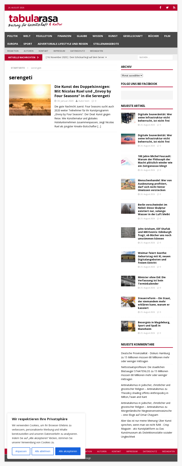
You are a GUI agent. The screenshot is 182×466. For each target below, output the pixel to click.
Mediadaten (96, 51)
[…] (99, 126)
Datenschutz (77, 51)
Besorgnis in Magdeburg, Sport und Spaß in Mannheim (154, 325)
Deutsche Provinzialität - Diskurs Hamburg (145, 353)
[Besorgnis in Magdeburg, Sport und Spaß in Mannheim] (128, 326)
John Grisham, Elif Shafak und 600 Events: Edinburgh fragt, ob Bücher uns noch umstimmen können (155, 233)
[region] (46, 436)
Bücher (153, 36)
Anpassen (21, 451)
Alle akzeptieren (68, 451)
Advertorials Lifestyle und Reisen (63, 43)
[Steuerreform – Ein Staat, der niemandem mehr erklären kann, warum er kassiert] (128, 302)
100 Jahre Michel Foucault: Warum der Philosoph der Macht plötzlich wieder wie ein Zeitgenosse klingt (155, 161)
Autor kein (83, 100)
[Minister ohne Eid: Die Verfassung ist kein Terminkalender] (128, 281)
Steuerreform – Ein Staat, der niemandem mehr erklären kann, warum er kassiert (154, 303)
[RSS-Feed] (174, 7)
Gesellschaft (133, 36)
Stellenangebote (106, 43)
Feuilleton (44, 36)
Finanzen (64, 36)
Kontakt (43, 51)
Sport (27, 43)
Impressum (59, 51)
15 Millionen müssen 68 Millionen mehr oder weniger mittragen (144, 375)
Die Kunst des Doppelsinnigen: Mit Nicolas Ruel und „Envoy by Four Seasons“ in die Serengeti (82, 91)
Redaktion (13, 51)
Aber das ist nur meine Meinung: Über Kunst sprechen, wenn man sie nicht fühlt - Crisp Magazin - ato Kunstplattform (146, 424)
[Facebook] (160, 7)
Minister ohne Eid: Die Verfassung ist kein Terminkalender (152, 280)
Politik (12, 36)
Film (167, 36)
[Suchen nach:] (155, 57)
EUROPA (12, 43)
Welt (27, 36)
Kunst (113, 36)
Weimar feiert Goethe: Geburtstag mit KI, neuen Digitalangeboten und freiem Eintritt (154, 257)
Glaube (82, 36)
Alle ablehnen (42, 451)
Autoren (28, 51)
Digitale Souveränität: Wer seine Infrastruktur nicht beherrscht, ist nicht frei (155, 117)
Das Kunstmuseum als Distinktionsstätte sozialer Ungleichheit (146, 432)
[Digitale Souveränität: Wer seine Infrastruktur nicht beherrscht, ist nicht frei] (128, 118)
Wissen (98, 36)
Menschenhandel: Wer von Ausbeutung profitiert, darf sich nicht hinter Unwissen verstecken (155, 185)
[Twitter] (167, 7)
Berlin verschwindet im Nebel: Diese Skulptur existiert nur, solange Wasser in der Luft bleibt (154, 209)
